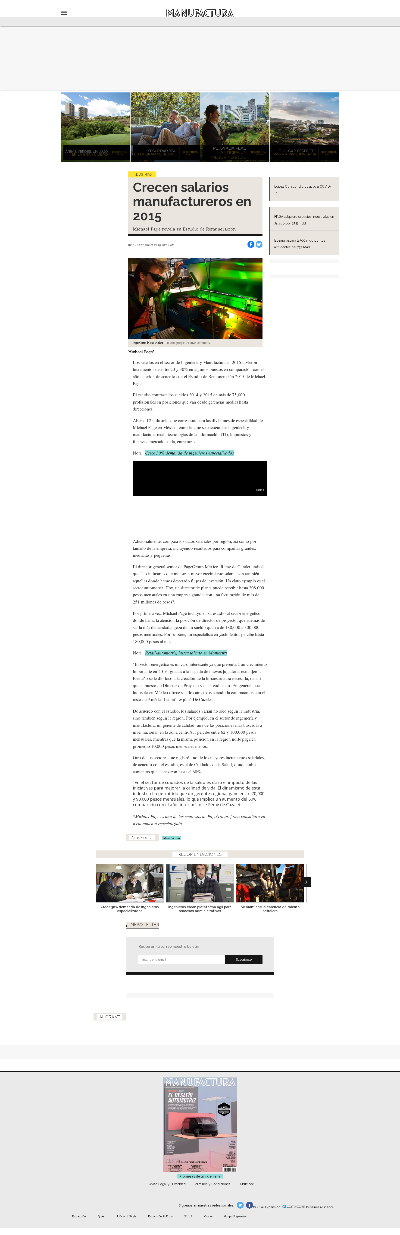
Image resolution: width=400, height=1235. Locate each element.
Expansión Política (160, 1216)
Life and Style (126, 1216)
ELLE (188, 1216)
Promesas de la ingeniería (200, 1176)
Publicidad (246, 1184)
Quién (101, 1216)
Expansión (79, 1216)
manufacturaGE (240, 1205)
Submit (243, 959)
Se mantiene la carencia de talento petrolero (270, 909)
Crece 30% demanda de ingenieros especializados (189, 453)
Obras (208, 1216)
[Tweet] (259, 244)
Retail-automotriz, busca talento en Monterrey (186, 653)
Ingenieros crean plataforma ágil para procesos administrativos (199, 909)
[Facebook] (250, 244)
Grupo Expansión (235, 1216)
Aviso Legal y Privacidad (167, 1184)
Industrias (142, 174)
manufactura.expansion (249, 1205)
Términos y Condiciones (212, 1184)
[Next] (306, 882)
